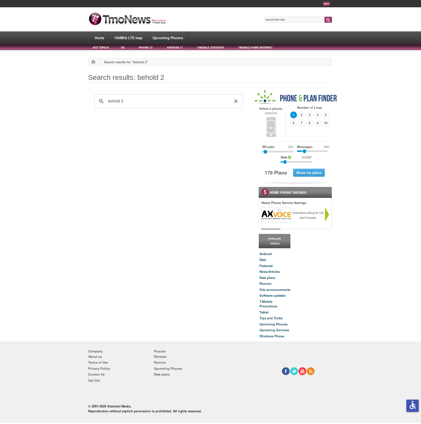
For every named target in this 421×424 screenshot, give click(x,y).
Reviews (160, 356)
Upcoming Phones (168, 37)
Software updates (272, 295)
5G (122, 47)
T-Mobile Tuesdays (210, 47)
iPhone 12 (146, 47)
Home (99, 37)
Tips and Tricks (271, 318)
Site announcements (274, 289)
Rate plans (267, 277)
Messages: (313, 146)
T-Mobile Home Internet (255, 47)
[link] (276, 214)
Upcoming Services (274, 330)
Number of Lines (309, 107)
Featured (266, 265)
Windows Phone (271, 336)
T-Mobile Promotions (268, 304)
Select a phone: (271, 110)
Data (262, 259)
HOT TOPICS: (101, 47)
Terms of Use (98, 362)
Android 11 (175, 47)
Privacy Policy (99, 368)
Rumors (265, 283)
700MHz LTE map (128, 37)
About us (95, 356)
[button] (236, 101)
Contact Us (96, 374)
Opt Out (94, 380)
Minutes (268, 146)
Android (265, 253)
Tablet (263, 312)
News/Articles (269, 271)
